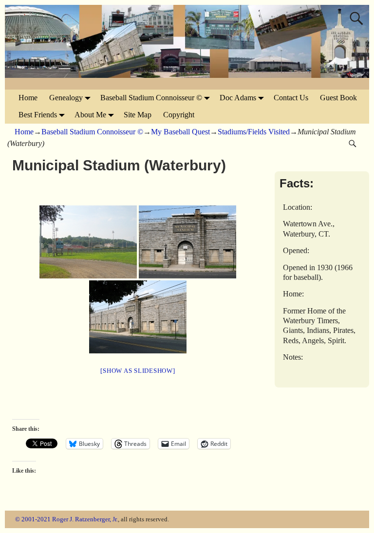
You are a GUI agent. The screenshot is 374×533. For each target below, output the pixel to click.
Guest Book (338, 97)
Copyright (178, 114)
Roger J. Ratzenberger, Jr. (85, 519)
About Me (90, 114)
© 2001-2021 (33, 519)
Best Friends (38, 114)
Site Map (137, 114)
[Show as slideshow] (137, 370)
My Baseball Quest (180, 132)
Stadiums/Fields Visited (254, 132)
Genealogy (66, 97)
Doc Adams (238, 97)
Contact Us (291, 97)
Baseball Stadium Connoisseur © (151, 97)
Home (28, 97)
